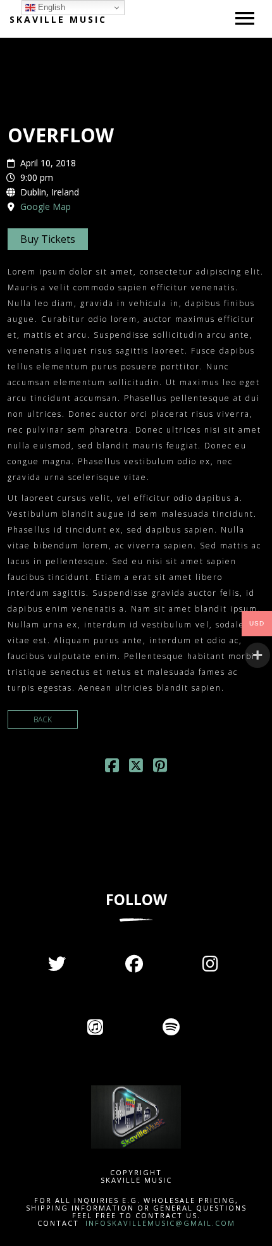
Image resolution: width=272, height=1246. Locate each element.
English (50, 7)
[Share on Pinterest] (160, 768)
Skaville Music (58, 19)
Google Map (45, 206)
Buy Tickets (47, 239)
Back (43, 719)
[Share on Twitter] (136, 768)
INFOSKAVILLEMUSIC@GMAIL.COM (158, 1223)
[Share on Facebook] (112, 768)
